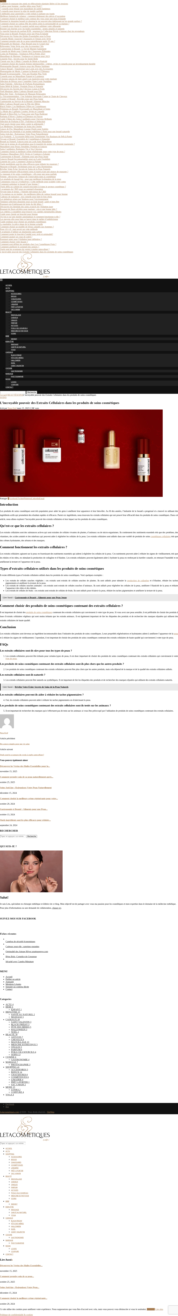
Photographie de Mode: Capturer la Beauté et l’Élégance (25, 71)
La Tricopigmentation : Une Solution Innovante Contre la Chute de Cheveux (33, 96)
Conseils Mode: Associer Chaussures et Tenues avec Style (25, 39)
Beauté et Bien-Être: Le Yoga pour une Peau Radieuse (24, 114)
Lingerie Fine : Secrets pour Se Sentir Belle (19, 59)
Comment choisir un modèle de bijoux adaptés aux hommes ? (27, 227)
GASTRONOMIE (17, 371)
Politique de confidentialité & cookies (16, 1314)
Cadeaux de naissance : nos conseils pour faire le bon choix (26, 196)
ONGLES (14, 320)
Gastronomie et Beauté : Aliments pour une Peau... (24, 809)
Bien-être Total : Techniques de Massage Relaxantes (23, 94)
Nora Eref (12, 408)
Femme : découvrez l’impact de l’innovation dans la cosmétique (28, 176)
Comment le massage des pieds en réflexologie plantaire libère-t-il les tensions (34, 4)
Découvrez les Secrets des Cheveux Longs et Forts (22, 89)
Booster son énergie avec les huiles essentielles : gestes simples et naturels (32, 29)
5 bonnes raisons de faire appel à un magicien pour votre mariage (28, 79)
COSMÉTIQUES (16, 302)
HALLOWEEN (15, 361)
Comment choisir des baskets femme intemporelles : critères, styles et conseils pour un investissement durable (47, 64)
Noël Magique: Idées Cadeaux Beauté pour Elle (21, 91)
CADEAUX (9, 352)
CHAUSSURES (16, 299)
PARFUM (14, 323)
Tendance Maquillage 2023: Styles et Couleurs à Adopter (25, 154)
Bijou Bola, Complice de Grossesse (21, 956)
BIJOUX (13, 296)
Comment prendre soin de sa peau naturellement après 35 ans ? (27, 41)
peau (176, 633)
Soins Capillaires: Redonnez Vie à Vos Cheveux (21, 149)
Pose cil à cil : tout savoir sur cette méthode (19, 229)
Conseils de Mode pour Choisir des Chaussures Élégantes (25, 51)
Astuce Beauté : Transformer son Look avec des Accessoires (26, 69)
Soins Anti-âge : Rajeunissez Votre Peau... (19, 1287)
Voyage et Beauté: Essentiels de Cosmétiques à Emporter (25, 139)
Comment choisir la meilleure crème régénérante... (23, 1298)
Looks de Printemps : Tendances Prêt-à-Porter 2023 (22, 54)
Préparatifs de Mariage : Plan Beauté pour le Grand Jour (24, 44)
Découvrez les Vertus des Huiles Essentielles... (21, 1265)
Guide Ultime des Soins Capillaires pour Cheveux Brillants (26, 119)
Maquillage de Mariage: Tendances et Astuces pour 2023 (25, 56)
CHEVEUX (14, 318)
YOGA (13, 350)
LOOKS (13, 382)
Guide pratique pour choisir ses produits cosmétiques (23, 222)
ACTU (8, 288)
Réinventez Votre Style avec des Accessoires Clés (22, 46)
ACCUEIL (9, 285)
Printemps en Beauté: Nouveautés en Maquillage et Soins (25, 109)
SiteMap (50, 1112)
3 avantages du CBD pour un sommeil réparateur (21, 189)
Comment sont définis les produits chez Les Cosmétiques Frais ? (28, 244)
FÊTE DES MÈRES (17, 358)
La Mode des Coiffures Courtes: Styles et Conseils (22, 111)
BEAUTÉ (9, 312)
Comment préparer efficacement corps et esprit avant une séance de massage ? (34, 171)
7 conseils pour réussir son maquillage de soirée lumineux (25, 9)
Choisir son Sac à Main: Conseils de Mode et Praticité (23, 61)
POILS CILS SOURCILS (19, 328)
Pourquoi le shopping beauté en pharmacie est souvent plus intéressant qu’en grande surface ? (41, 21)
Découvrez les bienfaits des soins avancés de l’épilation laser (26, 207)
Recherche (31, 392)
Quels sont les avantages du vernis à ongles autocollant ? (25, 249)
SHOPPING (10, 291)
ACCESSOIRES (16, 294)
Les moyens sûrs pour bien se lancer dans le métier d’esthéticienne (29, 219)
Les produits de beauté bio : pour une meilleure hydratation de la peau (30, 179)
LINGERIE (14, 304)
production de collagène (138, 580)
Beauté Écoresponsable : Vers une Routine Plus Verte (23, 74)
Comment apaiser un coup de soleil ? (16, 237)
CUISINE (9, 368)
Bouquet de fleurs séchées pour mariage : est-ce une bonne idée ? (28, 209)
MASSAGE (14, 345)
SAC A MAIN (15, 310)
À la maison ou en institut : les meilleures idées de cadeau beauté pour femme (34, 194)
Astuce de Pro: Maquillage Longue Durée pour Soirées (24, 129)
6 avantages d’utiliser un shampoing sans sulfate (21, 232)
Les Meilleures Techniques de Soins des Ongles (21, 126)
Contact (9, 989)
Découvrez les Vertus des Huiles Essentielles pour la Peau (25, 36)
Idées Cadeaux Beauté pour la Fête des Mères (20, 104)
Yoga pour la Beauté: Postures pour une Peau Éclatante (24, 34)
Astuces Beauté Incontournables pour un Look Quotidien (25, 159)
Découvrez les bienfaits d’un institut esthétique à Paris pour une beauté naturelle (35, 131)
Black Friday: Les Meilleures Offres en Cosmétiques (23, 106)
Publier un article (13, 979)
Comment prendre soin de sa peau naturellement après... (26, 777)
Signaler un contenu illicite (17, 987)
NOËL (13, 363)
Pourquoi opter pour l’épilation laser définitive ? (21, 239)
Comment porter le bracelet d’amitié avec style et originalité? (26, 234)
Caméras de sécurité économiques (20, 941)
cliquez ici (56, 908)
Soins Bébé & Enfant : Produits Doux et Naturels (21, 86)
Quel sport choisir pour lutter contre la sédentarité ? (22, 124)
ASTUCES (14, 326)
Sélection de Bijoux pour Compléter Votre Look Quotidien (25, 81)
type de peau (11, 658)
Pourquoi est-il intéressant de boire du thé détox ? (21, 204)
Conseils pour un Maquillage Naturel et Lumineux (22, 76)
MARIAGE (9, 374)
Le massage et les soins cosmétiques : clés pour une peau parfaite (28, 174)
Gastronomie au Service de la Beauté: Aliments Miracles (24, 101)
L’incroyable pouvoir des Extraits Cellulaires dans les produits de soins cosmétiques (36, 252)
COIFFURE (14, 385)
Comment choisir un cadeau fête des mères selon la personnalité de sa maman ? (34, 24)
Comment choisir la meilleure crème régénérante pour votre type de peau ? (32, 151)
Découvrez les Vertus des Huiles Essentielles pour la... (25, 766)
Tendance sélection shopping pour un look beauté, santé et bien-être (29, 202)
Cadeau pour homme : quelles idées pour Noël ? (21, 6)
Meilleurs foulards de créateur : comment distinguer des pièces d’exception (32, 16)
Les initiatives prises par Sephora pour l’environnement (24, 199)
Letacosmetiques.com (9, 1112)
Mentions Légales (13, 984)
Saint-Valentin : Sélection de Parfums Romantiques (22, 84)
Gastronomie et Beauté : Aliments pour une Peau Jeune (24, 156)
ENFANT (14, 339)
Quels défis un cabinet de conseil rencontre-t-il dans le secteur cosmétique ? (33, 186)
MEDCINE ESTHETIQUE (19, 331)
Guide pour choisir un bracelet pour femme (19, 214)
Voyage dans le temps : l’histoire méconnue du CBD (23, 191)
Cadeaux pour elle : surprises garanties (22, 946)
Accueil (3, 395)
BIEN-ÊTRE (10, 342)
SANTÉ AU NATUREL (18, 347)
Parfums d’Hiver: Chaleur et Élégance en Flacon (21, 116)
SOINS (13, 334)
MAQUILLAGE (16, 315)
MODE (8, 379)
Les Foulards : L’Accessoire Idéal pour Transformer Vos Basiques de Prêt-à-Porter (36, 136)
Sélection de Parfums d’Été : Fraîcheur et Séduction (22, 121)
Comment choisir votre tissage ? (14, 242)
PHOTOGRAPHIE (17, 377)
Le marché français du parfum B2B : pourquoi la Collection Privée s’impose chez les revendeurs (42, 31)
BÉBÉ (7, 336)
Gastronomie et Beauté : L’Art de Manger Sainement (23, 49)
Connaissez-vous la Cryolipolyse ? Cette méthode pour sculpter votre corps (33, 181)
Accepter (151, 1309)
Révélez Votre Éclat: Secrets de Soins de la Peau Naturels (25, 169)
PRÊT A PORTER (17, 307)
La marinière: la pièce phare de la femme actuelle (21, 224)
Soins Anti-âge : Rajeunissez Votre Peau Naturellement (24, 134)
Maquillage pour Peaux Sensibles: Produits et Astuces (23, 146)
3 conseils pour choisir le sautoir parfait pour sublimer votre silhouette (30, 26)
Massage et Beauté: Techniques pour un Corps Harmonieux (26, 166)
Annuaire (10, 982)
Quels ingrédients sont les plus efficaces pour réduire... (25, 820)
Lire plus (159, 1309)
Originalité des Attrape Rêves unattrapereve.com (27, 951)
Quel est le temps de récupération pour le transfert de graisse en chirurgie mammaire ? (37, 144)
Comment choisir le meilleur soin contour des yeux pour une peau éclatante (33, 19)
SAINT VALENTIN (17, 366)
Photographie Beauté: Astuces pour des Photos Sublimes (25, 66)
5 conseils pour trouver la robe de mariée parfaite (21, 11)
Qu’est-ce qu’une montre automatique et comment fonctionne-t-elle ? (30, 217)
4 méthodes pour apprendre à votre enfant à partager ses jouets (27, 14)
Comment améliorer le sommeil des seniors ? (20, 247)
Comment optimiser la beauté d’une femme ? (19, 184)
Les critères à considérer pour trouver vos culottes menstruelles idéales (30, 212)
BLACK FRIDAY (16, 355)
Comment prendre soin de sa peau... (17, 1276)
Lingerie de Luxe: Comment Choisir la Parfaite (20, 161)
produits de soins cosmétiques (39, 612)
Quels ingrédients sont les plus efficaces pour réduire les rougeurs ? (29, 164)
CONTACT (9, 387)
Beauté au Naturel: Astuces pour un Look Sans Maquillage (26, 141)
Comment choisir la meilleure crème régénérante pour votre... (29, 798)
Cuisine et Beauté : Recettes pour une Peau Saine (21, 99)
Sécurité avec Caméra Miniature (20, 961)
